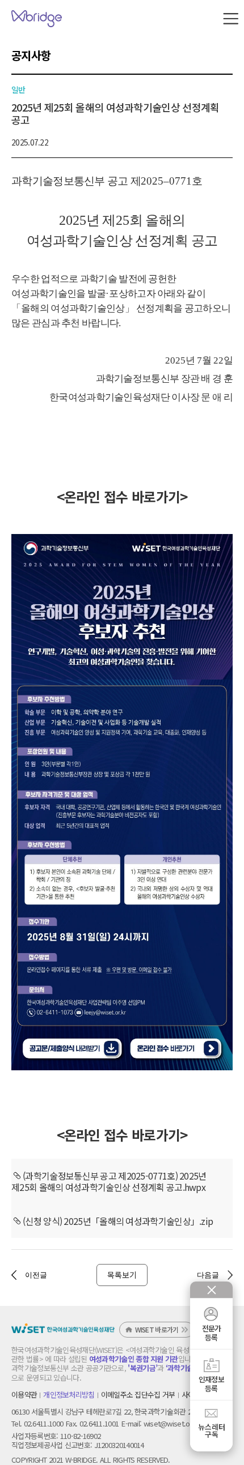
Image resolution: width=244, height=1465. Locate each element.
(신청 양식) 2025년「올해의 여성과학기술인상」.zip (118, 1221)
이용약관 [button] (24, 1394)
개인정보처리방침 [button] (68, 1394)
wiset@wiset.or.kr (172, 1423)
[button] (230, 18)
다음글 (208, 1275)
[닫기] (211, 1290)
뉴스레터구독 (211, 1430)
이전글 (36, 1275)
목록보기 (122, 1274)
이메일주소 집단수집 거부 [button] (138, 1394)
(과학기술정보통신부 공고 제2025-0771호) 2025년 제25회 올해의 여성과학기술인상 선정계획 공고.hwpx (109, 1181)
